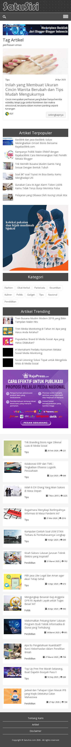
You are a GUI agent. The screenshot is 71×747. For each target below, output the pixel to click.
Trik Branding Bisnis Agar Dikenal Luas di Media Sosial (42, 444)
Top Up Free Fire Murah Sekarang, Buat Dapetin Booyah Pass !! (43, 670)
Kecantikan (55, 287)
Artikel (35, 724)
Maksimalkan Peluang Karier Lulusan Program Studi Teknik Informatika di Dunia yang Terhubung (44, 624)
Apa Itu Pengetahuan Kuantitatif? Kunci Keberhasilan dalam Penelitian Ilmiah (44, 649)
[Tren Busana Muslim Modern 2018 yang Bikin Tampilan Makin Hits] (10, 320)
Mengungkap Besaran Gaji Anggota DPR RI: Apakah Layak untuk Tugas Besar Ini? (44, 600)
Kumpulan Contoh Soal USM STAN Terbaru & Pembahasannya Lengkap (44, 533)
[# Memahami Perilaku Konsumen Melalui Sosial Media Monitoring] (10, 355)
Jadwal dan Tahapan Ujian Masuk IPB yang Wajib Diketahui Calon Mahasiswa (45, 694)
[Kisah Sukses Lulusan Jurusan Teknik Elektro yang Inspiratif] (15, 557)
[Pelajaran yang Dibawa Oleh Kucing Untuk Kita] (10, 197)
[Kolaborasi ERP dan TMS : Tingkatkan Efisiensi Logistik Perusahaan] (15, 467)
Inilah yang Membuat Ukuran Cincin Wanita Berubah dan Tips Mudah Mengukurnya (34, 89)
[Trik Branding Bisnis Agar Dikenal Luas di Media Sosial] (15, 448)
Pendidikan (10, 301)
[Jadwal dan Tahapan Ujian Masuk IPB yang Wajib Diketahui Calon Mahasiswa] (15, 696)
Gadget (31, 294)
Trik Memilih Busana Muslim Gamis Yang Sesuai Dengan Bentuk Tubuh (38, 165)
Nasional (52, 294)
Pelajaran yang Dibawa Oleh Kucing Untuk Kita (41, 195)
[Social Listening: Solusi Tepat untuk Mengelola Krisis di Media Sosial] (10, 365)
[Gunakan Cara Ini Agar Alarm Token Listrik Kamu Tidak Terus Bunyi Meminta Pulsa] (10, 186)
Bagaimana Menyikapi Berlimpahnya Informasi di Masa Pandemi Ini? (44, 511)
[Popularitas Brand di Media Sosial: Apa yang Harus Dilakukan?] (10, 341)
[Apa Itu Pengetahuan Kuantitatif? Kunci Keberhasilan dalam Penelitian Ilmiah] (15, 651)
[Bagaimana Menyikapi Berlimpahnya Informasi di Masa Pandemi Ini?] (15, 513)
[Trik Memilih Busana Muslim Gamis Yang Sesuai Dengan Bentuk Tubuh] (10, 165)
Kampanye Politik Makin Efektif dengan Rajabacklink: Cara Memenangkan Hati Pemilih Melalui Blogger (41, 155)
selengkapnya (55, 114)
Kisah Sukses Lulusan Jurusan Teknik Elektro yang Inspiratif (44, 554)
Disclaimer (35, 731)
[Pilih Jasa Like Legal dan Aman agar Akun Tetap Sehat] (15, 585)
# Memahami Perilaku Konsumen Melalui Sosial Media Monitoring (38, 351)
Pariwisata (39, 287)
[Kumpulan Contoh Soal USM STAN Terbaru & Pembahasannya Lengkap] (15, 536)
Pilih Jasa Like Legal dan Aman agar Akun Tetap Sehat (44, 577)
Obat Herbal (23, 287)
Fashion (9, 287)
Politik (20, 294)
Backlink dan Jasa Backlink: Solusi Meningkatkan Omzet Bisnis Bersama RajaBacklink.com (36, 143)
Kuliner (8, 294)
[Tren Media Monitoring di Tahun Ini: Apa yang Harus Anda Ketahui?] (10, 330)
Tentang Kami (35, 718)
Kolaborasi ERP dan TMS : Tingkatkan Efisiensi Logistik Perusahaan (40, 467)
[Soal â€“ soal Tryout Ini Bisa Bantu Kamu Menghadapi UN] (10, 176)
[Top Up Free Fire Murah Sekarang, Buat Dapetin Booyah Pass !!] (15, 672)
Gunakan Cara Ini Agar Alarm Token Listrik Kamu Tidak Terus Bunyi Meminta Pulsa (38, 186)
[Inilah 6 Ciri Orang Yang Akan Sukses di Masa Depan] (15, 490)
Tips (7, 79)
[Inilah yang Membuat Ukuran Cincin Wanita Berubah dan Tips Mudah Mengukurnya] (35, 63)
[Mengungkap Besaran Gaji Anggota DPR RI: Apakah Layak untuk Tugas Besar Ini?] (15, 602)
